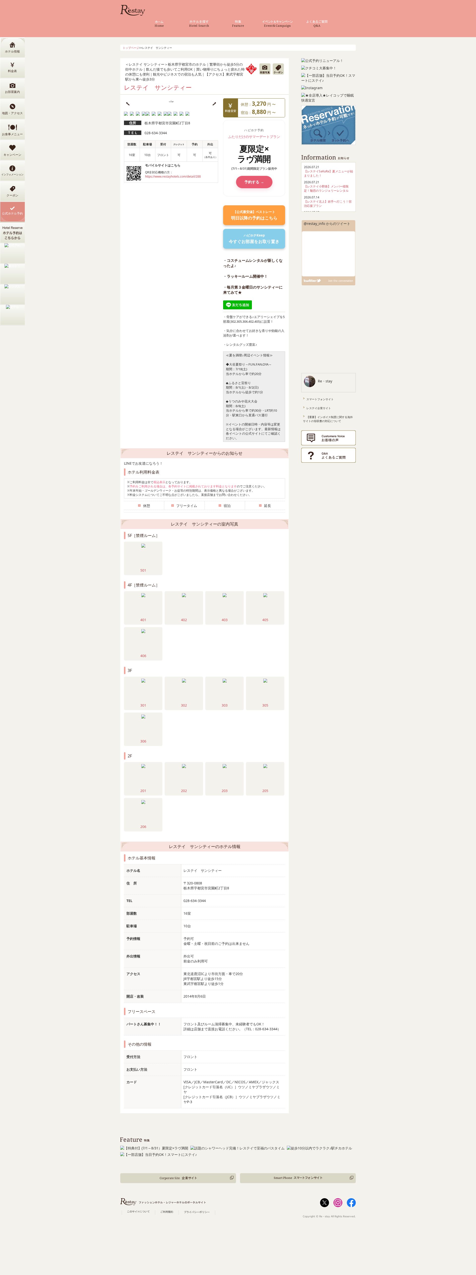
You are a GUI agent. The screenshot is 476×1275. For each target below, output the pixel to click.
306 (143, 741)
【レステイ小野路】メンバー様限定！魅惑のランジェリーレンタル (326, 188)
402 (184, 619)
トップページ (131, 48)
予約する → (254, 181)
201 (143, 790)
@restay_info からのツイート (327, 223)
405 (265, 619)
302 (184, 705)
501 (143, 570)
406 (143, 655)
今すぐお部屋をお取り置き (254, 238)
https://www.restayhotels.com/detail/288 (173, 176)
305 (265, 705)
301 (143, 705)
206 (143, 826)
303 (225, 705)
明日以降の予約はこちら (254, 215)
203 (225, 790)
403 (225, 619)
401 (143, 619)
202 (184, 790)
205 (265, 790)
